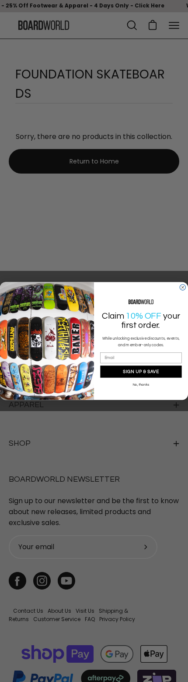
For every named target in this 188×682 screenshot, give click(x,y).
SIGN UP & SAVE (141, 371)
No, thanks (141, 385)
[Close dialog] (182, 287)
